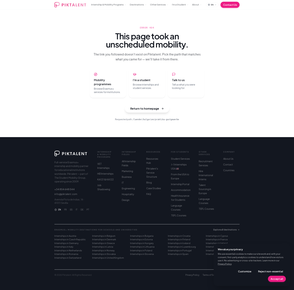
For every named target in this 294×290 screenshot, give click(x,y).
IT (76, 209)
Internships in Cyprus (217, 236)
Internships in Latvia (102, 246)
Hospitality (128, 194)
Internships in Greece (103, 243)
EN (59, 209)
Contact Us (230, 4)
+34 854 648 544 (64, 189)
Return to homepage (144, 108)
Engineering (128, 188)
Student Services (180, 158)
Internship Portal (180, 184)
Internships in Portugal (180, 250)
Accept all (277, 278)
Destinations (137, 4)
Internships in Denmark (104, 239)
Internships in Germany (66, 243)
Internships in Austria (65, 236)
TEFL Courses (178, 215)
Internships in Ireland (217, 243)
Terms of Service (211, 275)
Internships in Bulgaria (141, 236)
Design (125, 199)
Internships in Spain (178, 254)
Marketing (127, 171)
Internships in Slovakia (104, 254)
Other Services (158, 4)
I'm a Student (179, 4)
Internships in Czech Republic (70, 239)
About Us (228, 158)
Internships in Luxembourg (182, 246)
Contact (228, 164)
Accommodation (181, 189)
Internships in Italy (63, 246)
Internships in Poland (141, 250)
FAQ (148, 193)
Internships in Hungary (142, 243)
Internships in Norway (103, 250)
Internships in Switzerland (67, 257)
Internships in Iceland (179, 243)
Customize (244, 271)
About (195, 4)
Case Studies (153, 188)
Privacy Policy (225, 264)
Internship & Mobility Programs (107, 4)
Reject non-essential (270, 271)
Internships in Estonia (141, 239)
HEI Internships (105, 173)
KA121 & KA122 (105, 179)
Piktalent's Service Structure (152, 172)
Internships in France (217, 239)
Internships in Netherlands (68, 250)
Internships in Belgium (103, 236)
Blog (149, 182)
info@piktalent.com (65, 193)
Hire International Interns (206, 175)
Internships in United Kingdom (108, 257)
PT (88, 209)
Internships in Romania (66, 254)
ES (71, 209)
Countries (228, 170)
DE (82, 209)
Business (127, 176)
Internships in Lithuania (142, 246)
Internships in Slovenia (142, 254)
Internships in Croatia (179, 236)
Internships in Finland (179, 239)
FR (65, 209)
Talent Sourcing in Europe (205, 189)
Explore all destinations (225, 229)
